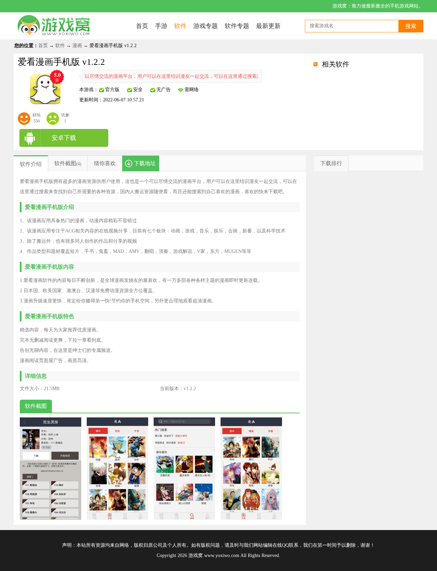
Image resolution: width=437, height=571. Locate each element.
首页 (43, 45)
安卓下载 (64, 137)
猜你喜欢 (105, 163)
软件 (60, 45)
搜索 (410, 26)
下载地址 (145, 163)
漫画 (77, 45)
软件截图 (65, 163)
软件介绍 (31, 164)
